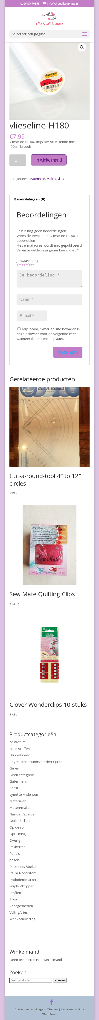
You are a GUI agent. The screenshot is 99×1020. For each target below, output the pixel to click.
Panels (14, 853)
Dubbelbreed (19, 755)
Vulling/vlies (55, 179)
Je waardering (27, 260)
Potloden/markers (23, 879)
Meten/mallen (20, 807)
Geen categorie (21, 774)
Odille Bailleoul (20, 820)
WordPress (49, 1014)
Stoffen (15, 892)
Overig (14, 840)
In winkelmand (48, 159)
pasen (14, 860)
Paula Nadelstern (23, 873)
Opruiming (17, 833)
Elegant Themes (47, 1009)
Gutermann (18, 781)
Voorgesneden (21, 905)
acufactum (17, 742)
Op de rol (16, 827)
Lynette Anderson (23, 794)
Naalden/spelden (22, 814)
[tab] (49, 199)
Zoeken (60, 980)
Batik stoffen (19, 748)
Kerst (13, 788)
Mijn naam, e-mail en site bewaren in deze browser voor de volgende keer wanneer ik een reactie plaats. (48, 334)
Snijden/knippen (21, 886)
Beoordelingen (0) (29, 199)
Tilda (13, 899)
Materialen (37, 179)
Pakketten (17, 846)
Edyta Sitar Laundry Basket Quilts (35, 761)
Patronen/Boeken (23, 866)
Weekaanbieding (22, 919)
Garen (14, 768)
